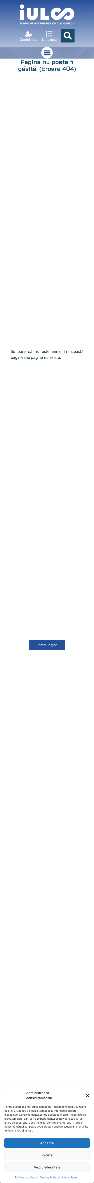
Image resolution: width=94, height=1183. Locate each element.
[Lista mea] (49, 34)
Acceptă (47, 1143)
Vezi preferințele (47, 1167)
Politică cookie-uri (26, 1177)
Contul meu (29, 39)
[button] (87, 1095)
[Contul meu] (28, 34)
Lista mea (49, 39)
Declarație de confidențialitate (58, 1177)
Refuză (47, 1155)
